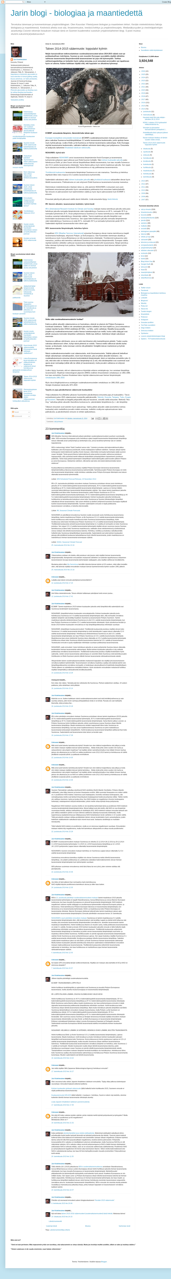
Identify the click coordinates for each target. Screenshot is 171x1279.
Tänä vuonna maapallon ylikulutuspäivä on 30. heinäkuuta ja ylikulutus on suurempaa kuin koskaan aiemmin (25, 308)
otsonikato (144, 275)
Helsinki (101, 397)
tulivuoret (144, 267)
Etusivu (88, 1226)
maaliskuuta (147, 171)
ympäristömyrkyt (147, 248)
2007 (143, 200)
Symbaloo (144, 333)
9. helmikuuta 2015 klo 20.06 (61, 1203)
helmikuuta (147, 174)
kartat (143, 259)
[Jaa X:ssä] (101, 418)
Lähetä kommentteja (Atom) (60, 1230)
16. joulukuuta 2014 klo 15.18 (62, 706)
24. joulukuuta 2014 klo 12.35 (62, 887)
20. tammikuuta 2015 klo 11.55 (62, 1156)
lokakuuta (147, 149)
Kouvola (108, 397)
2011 (143, 187)
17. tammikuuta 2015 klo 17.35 (62, 1105)
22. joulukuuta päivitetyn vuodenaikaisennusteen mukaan (77, 898)
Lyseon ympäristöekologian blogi (153, 336)
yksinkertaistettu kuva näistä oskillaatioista (79, 1133)
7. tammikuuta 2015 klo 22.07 (62, 968)
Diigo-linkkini (145, 328)
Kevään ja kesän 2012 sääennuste (30, 239)
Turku (122, 397)
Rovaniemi (51, 400)
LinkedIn (144, 298)
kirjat (142, 270)
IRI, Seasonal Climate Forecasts (68, 511)
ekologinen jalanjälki (148, 231)
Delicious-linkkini (147, 331)
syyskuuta (147, 152)
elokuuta (146, 155)
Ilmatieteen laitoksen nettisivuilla (77, 148)
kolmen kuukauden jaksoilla (79, 180)
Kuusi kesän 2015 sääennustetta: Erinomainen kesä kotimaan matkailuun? (30, 349)
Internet (143, 234)
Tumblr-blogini (146, 311)
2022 (143, 84)
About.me (144, 309)
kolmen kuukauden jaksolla (112, 160)
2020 (143, 90)
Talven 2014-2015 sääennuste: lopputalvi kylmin (30, 378)
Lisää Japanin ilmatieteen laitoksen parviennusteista (70, 1102)
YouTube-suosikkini (148, 325)
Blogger (104, 1262)
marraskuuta (148, 115)
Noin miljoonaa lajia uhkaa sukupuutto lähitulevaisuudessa (30, 176)
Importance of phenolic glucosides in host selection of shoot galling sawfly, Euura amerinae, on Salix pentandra (24, 76)
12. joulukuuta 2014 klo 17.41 (62, 596)
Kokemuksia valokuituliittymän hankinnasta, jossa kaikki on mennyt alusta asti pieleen (30, 116)
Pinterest (144, 317)
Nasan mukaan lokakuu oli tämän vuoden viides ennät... (155, 139)
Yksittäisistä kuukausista (55, 172)
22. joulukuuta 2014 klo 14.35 (62, 757)
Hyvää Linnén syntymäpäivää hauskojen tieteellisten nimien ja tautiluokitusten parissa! (30, 229)
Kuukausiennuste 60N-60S (61, 1095)
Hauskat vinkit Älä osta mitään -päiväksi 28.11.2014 (154, 118)
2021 (143, 87)
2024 (143, 77)
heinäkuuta (147, 158)
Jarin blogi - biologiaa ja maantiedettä (77, 12)
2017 (143, 99)
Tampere (115, 397)
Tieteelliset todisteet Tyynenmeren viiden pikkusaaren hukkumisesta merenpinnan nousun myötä (25, 161)
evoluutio (144, 253)
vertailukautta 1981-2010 (54, 378)
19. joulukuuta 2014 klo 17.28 (62, 735)
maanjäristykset (146, 272)
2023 (143, 81)
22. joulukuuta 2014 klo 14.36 (62, 780)
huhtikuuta (147, 167)
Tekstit (16, 412)
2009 (143, 193)
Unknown (55, 577)
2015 (143, 106)
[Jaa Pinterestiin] (107, 418)
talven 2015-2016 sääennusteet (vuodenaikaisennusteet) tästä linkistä (87, 1214)
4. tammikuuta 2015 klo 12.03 (62, 953)
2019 (143, 93)
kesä (142, 256)
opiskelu (144, 223)
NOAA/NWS (64, 158)
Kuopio (128, 397)
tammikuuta (147, 177)
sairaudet (144, 240)
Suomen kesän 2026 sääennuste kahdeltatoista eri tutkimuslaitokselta (30, 146)
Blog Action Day (146, 261)
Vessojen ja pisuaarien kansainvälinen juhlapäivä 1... (155, 128)
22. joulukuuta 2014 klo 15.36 (62, 872)
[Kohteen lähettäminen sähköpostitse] (96, 418)
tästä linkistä (113, 199)
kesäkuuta (147, 161)
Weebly (143, 303)
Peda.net (144, 306)
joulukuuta (147, 111)
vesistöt (143, 229)
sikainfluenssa (146, 278)
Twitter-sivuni (145, 288)
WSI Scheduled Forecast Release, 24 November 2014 (76, 479)
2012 (143, 184)
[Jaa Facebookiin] (104, 418)
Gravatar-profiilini (147, 322)
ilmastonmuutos (146, 212)
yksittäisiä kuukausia (102, 180)
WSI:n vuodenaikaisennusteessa (90, 1167)
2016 (143, 103)
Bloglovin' (144, 301)
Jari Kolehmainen (58, 433)
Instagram (144, 320)
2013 (143, 181)
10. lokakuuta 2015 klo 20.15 (61, 1217)
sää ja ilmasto (58, 421)
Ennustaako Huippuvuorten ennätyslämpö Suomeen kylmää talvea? (30, 202)
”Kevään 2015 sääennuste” (104, 1200)
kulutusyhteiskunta (147, 218)
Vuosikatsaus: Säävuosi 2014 (29, 212)
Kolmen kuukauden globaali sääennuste (66, 1088)
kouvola (144, 215)
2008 (143, 197)
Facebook (144, 290)
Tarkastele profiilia (17, 100)
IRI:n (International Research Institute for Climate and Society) (69, 209)
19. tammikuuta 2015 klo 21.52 (62, 1123)
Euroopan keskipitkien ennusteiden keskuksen (63, 138)
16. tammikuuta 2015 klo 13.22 (62, 1058)
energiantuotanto (147, 245)
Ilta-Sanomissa (72, 564)
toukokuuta (147, 164)
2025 (143, 74)
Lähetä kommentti (55, 1221)
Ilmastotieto (145, 314)
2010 (143, 190)
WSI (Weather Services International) (69, 233)
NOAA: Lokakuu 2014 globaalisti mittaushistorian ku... (155, 123)
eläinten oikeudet (147, 250)
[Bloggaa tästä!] (99, 418)
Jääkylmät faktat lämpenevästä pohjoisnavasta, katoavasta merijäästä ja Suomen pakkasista (24, 292)
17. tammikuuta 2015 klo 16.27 (62, 1071)
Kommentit (18, 416)
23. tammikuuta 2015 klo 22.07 (62, 1190)
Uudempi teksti (51, 1226)
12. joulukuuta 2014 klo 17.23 (62, 583)
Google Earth (146, 264)
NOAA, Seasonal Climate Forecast (69, 542)
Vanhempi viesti (124, 1226)
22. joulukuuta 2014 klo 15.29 (62, 832)
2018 (143, 96)
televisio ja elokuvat (148, 242)
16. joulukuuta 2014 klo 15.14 (62, 688)
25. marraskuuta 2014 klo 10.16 (62, 545)
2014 (143, 109)
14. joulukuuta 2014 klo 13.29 (62, 673)
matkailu (144, 226)
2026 (143, 71)
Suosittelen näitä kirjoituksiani (152, 50)
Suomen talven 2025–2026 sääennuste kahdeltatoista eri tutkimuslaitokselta (30, 189)
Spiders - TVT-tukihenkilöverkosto (153, 339)
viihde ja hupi (146, 237)
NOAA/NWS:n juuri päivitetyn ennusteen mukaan (69, 918)
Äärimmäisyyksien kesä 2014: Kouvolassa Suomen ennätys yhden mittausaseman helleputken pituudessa (25, 395)
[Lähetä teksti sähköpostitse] (92, 418)
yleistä (143, 220)
